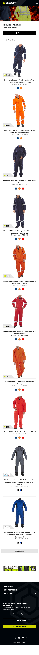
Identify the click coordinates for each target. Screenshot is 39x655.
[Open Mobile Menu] (37, 3)
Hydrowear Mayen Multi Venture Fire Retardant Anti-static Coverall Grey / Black (19, 482)
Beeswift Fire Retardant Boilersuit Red (20, 432)
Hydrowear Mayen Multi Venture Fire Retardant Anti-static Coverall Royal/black (19, 535)
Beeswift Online (20, 626)
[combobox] (19, 40)
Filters (20, 33)
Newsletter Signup (19, 614)
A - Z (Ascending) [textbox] (9, 40)
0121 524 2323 (21, 620)
